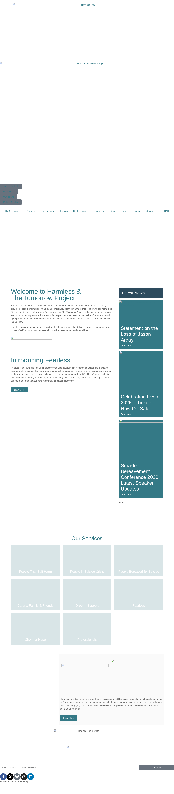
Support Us (151, 211)
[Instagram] (23, 776)
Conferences (79, 211)
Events (124, 211)
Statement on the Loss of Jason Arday (139, 334)
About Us (31, 211)
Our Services (11, 211)
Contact (137, 211)
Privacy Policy (35, 782)
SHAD (166, 211)
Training (64, 211)
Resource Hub (98, 211)
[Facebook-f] (3, 776)
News (113, 211)
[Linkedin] (30, 776)
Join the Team (47, 211)
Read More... (127, 345)
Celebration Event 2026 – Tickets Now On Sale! (140, 402)
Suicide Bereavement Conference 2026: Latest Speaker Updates (140, 477)
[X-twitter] (10, 776)
